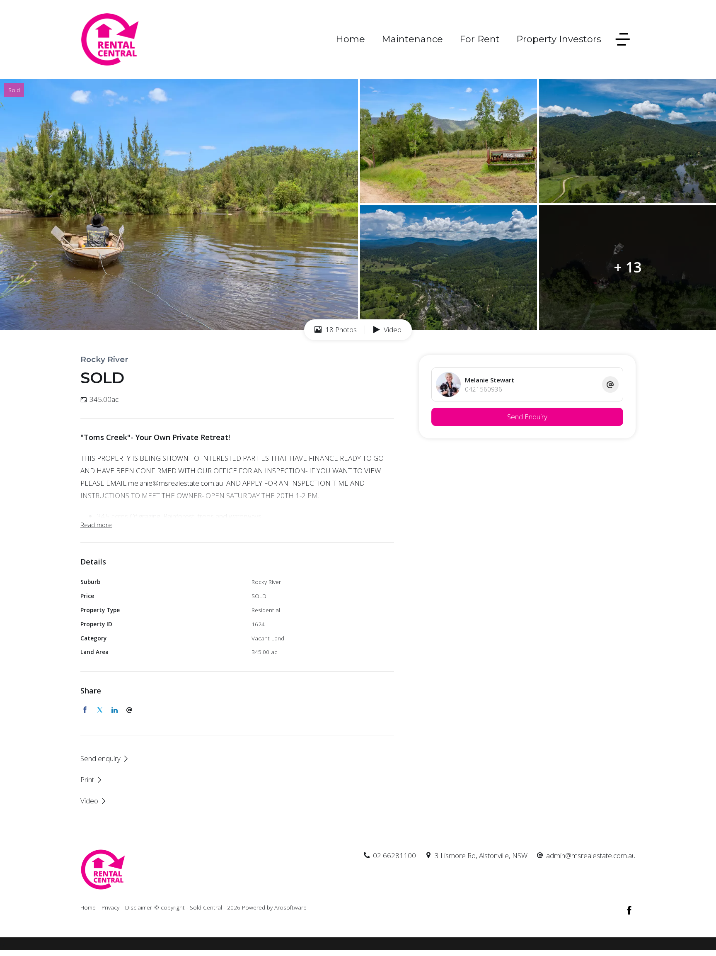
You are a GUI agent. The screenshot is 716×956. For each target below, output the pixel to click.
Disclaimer (138, 907)
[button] (91, 779)
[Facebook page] (629, 910)
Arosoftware (290, 907)
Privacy (110, 907)
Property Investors (558, 39)
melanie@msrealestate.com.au (175, 483)
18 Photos (340, 329)
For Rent (480, 39)
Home (350, 39)
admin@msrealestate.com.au (591, 855)
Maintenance (412, 39)
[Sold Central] (110, 39)
